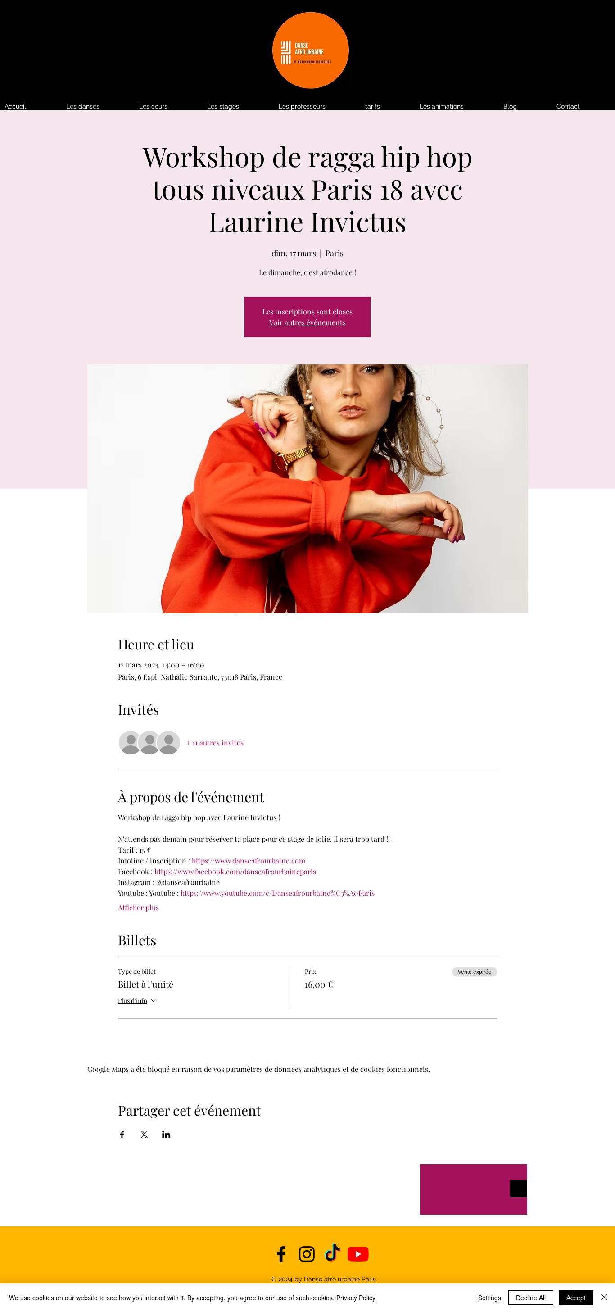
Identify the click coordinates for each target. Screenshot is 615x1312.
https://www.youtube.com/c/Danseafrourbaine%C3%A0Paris (278, 893)
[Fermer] (604, 1297)
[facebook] (281, 1254)
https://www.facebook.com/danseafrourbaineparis (235, 871)
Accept (576, 1297)
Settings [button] (489, 1297)
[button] (388, 106)
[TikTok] (332, 1254)
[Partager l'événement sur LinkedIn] (166, 1134)
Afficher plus (138, 907)
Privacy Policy (355, 1297)
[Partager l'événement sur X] (144, 1134)
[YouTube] (358, 1254)
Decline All (531, 1297)
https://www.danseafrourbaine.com (248, 860)
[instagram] (306, 1254)
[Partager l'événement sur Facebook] (122, 1134)
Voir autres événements (307, 322)
